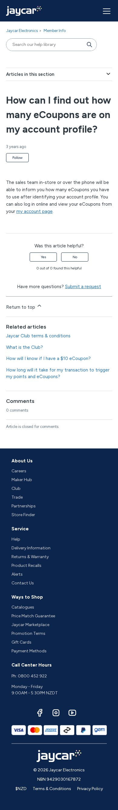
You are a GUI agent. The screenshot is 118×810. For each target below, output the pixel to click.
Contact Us (22, 583)
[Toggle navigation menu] (106, 11)
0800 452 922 (32, 676)
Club (16, 488)
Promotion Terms (28, 633)
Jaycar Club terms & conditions (38, 336)
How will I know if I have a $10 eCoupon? (48, 358)
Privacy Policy (90, 788)
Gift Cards (21, 642)
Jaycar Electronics (22, 30)
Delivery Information (31, 548)
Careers (18, 471)
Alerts (17, 574)
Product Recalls (26, 565)
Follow (17, 158)
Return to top (21, 307)
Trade (17, 497)
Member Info (55, 30)
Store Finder (23, 514)
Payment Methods (29, 651)
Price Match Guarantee (33, 616)
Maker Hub (21, 479)
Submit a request (83, 286)
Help (15, 539)
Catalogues (22, 607)
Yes (43, 257)
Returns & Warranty (30, 556)
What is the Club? (24, 347)
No (75, 257)
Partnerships (23, 506)
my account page (34, 211)
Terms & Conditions (52, 788)
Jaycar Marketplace (30, 624)
